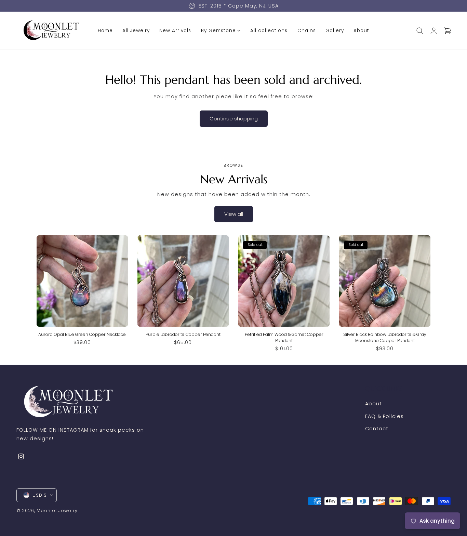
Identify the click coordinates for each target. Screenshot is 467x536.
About (373, 403)
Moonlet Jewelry (57, 510)
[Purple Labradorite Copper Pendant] (183, 281)
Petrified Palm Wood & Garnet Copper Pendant (284, 337)
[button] (420, 31)
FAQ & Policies (384, 416)
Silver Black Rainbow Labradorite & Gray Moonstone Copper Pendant (384, 337)
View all (233, 214)
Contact (376, 429)
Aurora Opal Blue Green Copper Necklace (82, 334)
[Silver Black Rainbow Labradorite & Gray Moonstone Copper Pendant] (384, 281)
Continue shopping (234, 118)
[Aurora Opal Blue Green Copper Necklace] (82, 281)
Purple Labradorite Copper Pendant (183, 334)
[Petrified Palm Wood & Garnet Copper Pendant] (284, 281)
